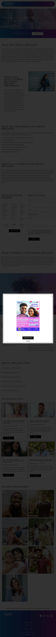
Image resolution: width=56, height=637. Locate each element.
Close (28, 341)
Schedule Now (28, 337)
